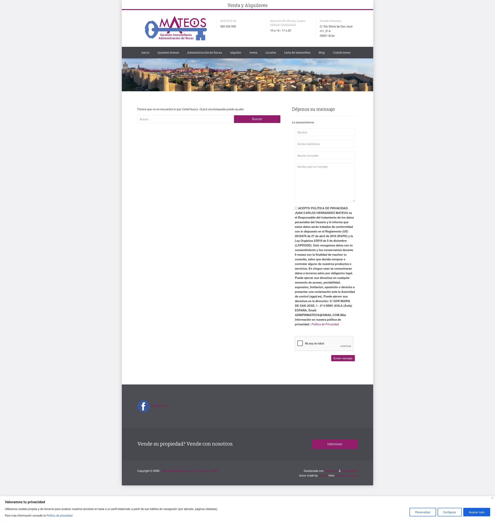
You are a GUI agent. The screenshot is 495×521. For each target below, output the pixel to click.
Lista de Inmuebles (297, 52)
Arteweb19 (331, 471)
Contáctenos (342, 52)
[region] (247, 508)
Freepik (323, 475)
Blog (322, 52)
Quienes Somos (168, 52)
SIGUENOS (158, 406)
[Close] (492, 498)
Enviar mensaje (343, 358)
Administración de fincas (204, 52)
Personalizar (422, 512)
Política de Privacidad (325, 324)
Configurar (449, 512)
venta (253, 52)
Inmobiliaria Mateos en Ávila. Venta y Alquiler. (190, 471)
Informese (334, 444)
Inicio (145, 52)
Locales (270, 52)
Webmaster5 (349, 471)
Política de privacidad (59, 515)
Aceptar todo (477, 512)
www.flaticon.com (346, 475)
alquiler (235, 52)
